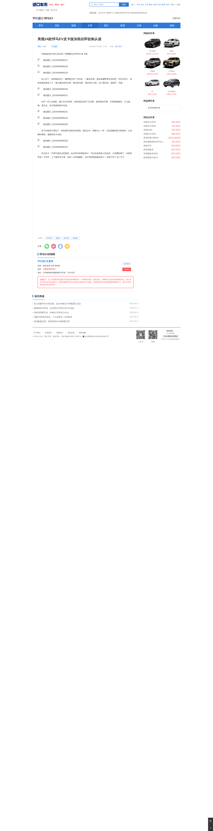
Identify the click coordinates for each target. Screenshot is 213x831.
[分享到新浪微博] (54, 246)
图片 (106, 25)
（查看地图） (71, 273)
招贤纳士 (59, 333)
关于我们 (37, 333)
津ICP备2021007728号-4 (71, 336)
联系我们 (48, 333)
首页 (41, 25)
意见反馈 (71, 333)
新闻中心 (110, 13)
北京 (142, 5)
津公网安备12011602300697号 (97, 336)
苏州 (155, 5)
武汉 (159, 5)
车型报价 (127, 269)
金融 (155, 25)
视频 (73, 25)
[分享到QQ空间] (68, 246)
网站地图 (82, 333)
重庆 (150, 5)
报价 (57, 25)
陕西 (163, 5)
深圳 (167, 5)
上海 (146, 5)
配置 (123, 25)
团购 (172, 25)
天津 (138, 5)
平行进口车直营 (45, 261)
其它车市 (54, 10)
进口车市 (101, 13)
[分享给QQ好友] (61, 246)
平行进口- (43, 18)
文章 (90, 25)
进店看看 (127, 264)
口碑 (139, 25)
